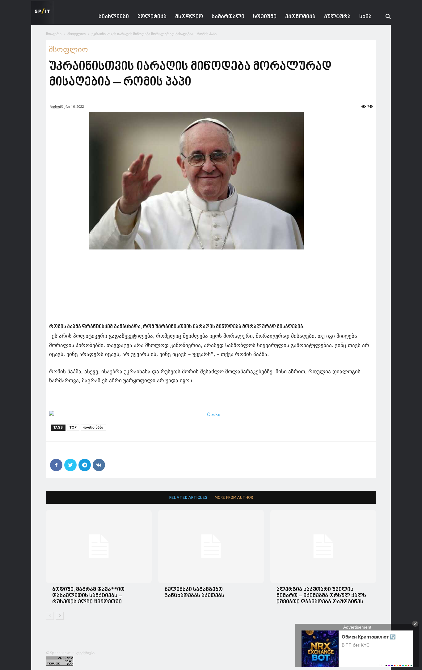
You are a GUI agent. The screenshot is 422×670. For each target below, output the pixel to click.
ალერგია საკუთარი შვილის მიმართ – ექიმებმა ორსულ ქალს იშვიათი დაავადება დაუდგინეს (321, 595)
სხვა (365, 17)
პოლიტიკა (152, 17)
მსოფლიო (189, 17)
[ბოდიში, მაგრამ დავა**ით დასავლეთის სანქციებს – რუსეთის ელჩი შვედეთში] (99, 546)
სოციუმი (264, 17)
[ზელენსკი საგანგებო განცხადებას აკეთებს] (211, 546)
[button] (383, 17)
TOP (73, 427)
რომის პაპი (93, 427)
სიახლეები (114, 17)
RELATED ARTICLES (188, 498)
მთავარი (53, 33)
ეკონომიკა (300, 17)
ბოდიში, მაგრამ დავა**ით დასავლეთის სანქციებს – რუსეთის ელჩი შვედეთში (88, 595)
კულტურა (337, 17)
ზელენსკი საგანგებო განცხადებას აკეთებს (194, 592)
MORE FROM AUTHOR (234, 498)
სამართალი (228, 17)
